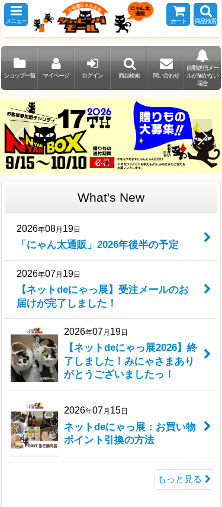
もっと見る (179, 479)
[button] (16, 14)
